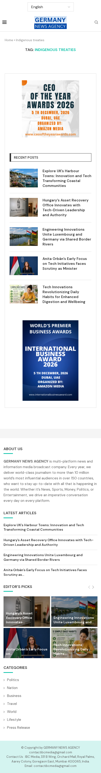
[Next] (93, 587)
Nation (12, 687)
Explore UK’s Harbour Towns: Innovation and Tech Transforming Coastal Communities (67, 178)
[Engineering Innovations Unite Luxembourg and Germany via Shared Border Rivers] (24, 236)
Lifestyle (14, 719)
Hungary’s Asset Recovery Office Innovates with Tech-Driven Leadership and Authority (66, 207)
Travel (12, 703)
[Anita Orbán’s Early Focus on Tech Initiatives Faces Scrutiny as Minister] (24, 265)
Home (9, 40)
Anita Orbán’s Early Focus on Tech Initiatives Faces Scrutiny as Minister (65, 263)
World (11, 711)
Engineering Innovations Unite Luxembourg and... (74, 620)
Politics (13, 680)
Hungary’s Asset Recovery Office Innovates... (19, 617)
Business (14, 695)
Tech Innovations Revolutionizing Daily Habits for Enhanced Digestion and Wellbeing (64, 294)
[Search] (96, 23)
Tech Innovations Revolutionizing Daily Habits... (71, 649)
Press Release (18, 727)
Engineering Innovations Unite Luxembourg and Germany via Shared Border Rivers (67, 237)
